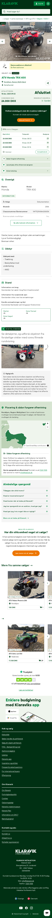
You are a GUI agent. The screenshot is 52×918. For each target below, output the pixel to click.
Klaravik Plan (6, 811)
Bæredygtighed (8, 819)
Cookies (5, 798)
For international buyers (11, 771)
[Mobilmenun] (48, 4)
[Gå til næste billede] (47, 583)
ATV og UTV (30, 19)
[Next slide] (49, 41)
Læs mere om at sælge (24, 553)
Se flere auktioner (17, 67)
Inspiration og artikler (10, 763)
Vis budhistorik (42, 152)
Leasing (4, 755)
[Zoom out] (47, 427)
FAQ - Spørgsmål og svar (11, 747)
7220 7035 (43, 470)
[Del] (47, 83)
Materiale (35, 914)
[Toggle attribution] (47, 445)
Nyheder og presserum (10, 842)
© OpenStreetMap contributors (35, 446)
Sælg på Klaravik (24, 120)
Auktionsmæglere (8, 751)
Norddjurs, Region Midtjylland (15, 82)
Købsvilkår (5, 735)
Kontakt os (6, 834)
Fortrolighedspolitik (9, 794)
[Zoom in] (47, 423)
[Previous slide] (2, 41)
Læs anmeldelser (26, 690)
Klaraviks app (6, 759)
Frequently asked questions (12, 767)
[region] (26, 434)
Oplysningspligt (7, 803)
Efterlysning (6, 775)
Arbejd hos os (7, 838)
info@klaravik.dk (26, 473)
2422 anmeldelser (33, 684)
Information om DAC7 (10, 815)
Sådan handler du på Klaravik (12, 739)
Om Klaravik (6, 790)
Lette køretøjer (17, 19)
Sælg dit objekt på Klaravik (11, 743)
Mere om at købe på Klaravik (14, 518)
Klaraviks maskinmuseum (11, 807)
